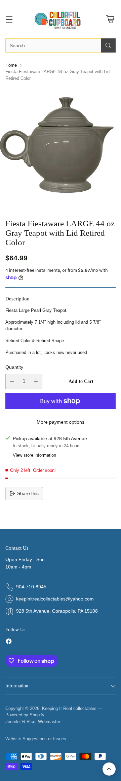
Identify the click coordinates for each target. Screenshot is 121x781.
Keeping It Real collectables (69, 708)
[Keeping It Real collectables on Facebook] (9, 642)
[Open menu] (9, 19)
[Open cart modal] (110, 19)
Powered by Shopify (24, 714)
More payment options (60, 422)
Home (11, 65)
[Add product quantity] (36, 381)
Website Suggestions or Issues (35, 738)
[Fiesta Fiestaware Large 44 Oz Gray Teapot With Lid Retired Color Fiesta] (60, 147)
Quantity (14, 367)
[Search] (108, 45)
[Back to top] (109, 769)
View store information (34, 455)
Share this (28, 493)
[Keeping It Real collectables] (60, 19)
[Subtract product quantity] (12, 381)
